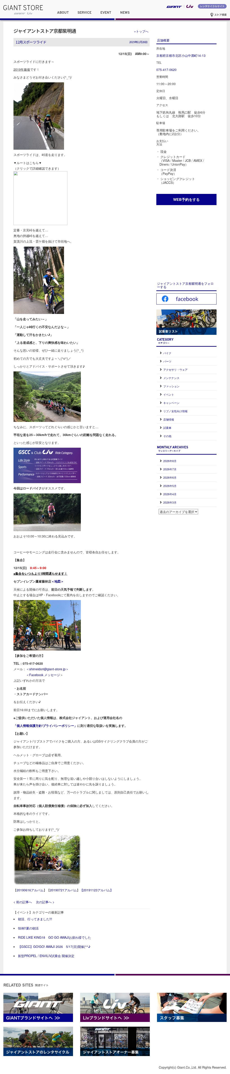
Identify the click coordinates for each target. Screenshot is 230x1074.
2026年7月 (170, 469)
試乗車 (167, 428)
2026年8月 (170, 461)
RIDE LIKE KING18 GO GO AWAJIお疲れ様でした (54, 937)
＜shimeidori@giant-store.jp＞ (47, 669)
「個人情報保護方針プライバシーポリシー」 (45, 725)
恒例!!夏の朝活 (28, 928)
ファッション (171, 386)
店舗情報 (168, 419)
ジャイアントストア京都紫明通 (44, 30)
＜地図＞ (57, 581)
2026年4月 (170, 494)
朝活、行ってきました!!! (35, 919)
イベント (168, 394)
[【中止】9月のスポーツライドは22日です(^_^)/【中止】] (38, 279)
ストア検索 (220, 14)
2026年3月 (170, 502)
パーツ (167, 361)
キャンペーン (171, 403)
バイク (167, 353)
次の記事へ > (45, 902)
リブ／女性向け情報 (175, 411)
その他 (167, 436)
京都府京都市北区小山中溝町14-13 (181, 55)
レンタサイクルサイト (212, 6)
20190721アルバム (63, 890)
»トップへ (141, 31)
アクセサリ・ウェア (175, 369)
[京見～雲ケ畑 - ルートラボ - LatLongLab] (40, 197)
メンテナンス (171, 378)
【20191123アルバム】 (96, 890)
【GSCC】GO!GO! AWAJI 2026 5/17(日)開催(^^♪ (54, 946)
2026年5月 (170, 486)
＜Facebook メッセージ (43, 675)
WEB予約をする (186, 199)
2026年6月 (170, 477)
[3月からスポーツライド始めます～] (38, 115)
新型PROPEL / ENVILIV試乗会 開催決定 (46, 955)
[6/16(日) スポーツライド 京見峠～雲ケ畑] (47, 624)
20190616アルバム (30, 890)
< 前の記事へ (22, 902)
